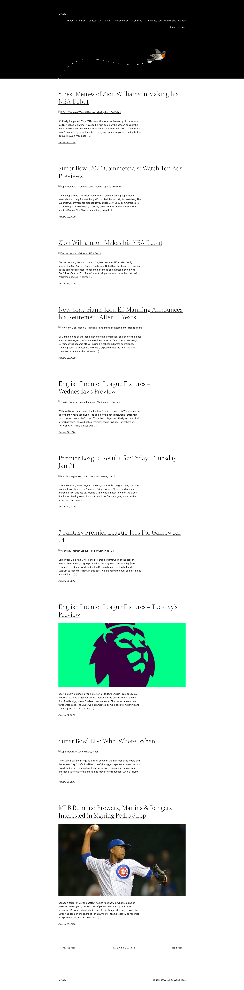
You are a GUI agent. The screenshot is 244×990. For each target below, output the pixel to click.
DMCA (107, 20)
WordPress (180, 980)
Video (172, 27)
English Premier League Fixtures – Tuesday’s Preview (118, 610)
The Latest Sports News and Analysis (165, 20)
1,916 (132, 947)
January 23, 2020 (66, 142)
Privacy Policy (121, 20)
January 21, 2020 (66, 581)
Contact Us (94, 20)
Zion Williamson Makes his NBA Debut (110, 242)
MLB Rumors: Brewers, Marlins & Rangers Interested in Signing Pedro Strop (115, 811)
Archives (80, 20)
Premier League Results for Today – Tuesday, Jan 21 (118, 461)
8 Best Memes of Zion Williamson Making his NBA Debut (118, 97)
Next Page (179, 947)
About (70, 20)
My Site (62, 14)
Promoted (137, 20)
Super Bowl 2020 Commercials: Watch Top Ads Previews (120, 172)
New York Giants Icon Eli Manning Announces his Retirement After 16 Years (120, 313)
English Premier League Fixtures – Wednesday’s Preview (104, 387)
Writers (182, 27)
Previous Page (66, 947)
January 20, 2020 (66, 924)
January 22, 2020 (66, 432)
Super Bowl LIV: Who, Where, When (106, 741)
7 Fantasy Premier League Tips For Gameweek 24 (119, 536)
